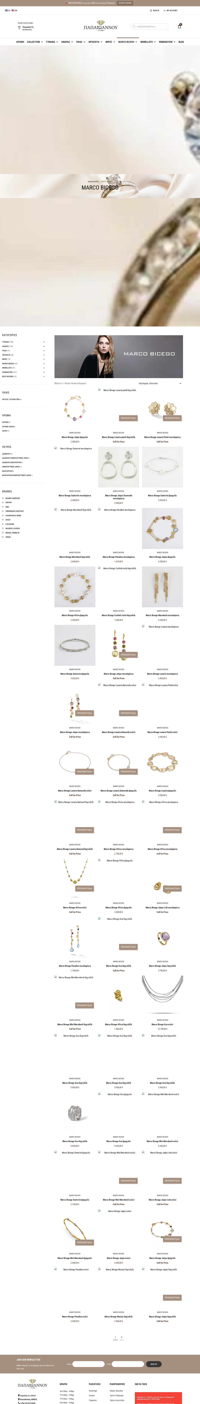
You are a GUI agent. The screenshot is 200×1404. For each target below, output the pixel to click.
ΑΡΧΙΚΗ (20, 41)
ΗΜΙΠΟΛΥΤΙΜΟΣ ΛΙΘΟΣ (11, 467)
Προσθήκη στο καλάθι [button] (75, 506)
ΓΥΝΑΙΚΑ (50, 41)
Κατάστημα (93, 1391)
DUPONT (9, 502)
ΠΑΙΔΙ (79, 41)
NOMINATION (165, 41)
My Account (172, 11)
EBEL (7, 507)
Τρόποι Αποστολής (117, 1400)
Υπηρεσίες (93, 1400)
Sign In (156, 11)
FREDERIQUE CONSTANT (15, 511)
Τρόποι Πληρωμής (116, 1395)
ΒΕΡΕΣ (109, 41)
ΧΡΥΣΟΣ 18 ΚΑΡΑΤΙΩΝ (10, 399)
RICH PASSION (7, 376)
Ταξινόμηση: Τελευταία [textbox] (148, 383)
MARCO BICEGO (126, 41)
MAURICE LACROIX (13, 528)
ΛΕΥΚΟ (4, 431)
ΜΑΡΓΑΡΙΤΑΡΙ (7, 471)
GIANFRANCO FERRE (13, 515)
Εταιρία (91, 1395)
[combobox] (160, 383)
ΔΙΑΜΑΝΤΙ (6, 454)
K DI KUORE (10, 524)
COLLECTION (33, 41)
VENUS (8, 537)
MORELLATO (146, 41)
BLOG (181, 41)
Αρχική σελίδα (93, 181)
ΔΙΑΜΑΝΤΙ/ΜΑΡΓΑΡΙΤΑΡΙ (12, 462)
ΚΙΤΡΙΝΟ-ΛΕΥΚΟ (8, 426)
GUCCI (8, 520)
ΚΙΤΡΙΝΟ (5, 422)
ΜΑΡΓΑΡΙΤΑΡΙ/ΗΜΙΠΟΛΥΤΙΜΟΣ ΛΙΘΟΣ (16, 475)
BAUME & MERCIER (13, 498)
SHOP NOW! (125, 3)
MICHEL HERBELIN (12, 533)
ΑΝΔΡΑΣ (65, 41)
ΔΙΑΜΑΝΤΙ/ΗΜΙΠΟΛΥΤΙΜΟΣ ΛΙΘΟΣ (15, 458)
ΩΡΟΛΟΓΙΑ (94, 41)
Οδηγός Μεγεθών (116, 1391)
